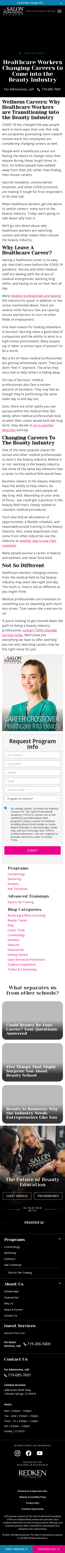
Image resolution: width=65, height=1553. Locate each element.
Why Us (8, 1303)
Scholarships (11, 1291)
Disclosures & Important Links (32, 1491)
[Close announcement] (61, 3)
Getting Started (18, 955)
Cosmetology (16, 874)
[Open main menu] (59, 11)
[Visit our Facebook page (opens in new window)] (28, 1453)
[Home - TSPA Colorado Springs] (13, 11)
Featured (13, 945)
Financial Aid (16, 950)
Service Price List (14, 1333)
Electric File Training (21, 902)
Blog (11, 925)
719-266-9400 (44, 1343)
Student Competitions (22, 964)
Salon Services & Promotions (26, 960)
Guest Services (17, 1196)
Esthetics (13, 884)
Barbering (14, 879)
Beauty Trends (17, 920)
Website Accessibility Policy (32, 1497)
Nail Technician (18, 889)
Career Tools (16, 930)
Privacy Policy (32, 1502)
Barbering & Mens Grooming (26, 915)
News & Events (33, 53)
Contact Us (10, 1315)
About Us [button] (13, 1284)
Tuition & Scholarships (22, 969)
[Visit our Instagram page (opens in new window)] (17, 1453)
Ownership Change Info (30, 2)
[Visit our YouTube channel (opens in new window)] (39, 1453)
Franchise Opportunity (32, 1508)
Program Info (48, 1196)
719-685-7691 (19, 1374)
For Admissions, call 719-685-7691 (32, 89)
